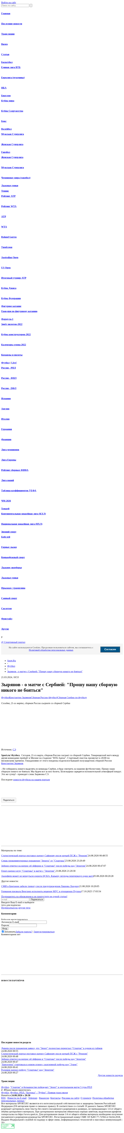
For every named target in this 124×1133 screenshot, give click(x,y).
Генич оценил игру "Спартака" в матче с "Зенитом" (28, 871)
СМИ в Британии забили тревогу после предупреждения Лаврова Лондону (40, 886)
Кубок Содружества (12, 111)
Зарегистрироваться (44, 931)
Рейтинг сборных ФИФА (14, 470)
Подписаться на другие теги (15, 907)
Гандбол (5, 152)
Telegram (32, 1098)
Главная (5, 13)
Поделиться (8, 800)
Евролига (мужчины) (13, 77)
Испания (6, 398)
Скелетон (6, 608)
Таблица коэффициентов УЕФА (18, 490)
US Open (6, 267)
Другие (5, 629)
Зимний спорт (8, 531)
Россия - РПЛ (8, 368)
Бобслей (5, 537)
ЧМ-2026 (6, 500)
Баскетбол (7, 62)
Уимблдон (6, 247)
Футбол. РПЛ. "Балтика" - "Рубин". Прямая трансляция (39, 1092)
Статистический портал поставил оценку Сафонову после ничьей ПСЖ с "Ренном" (44, 855)
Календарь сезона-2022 (13, 344)
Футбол (5, 362)
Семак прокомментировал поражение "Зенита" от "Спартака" (33, 860)
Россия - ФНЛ (8, 378)
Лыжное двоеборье (11, 567)
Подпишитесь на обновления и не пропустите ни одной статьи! (34, 896)
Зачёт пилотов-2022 (11, 324)
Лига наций (7, 480)
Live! (14, 362)
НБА (4, 87)
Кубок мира (7, 100)
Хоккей (5, 508)
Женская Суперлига (12, 144)
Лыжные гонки (9, 185)
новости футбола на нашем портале (31, 779)
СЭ (14, 749)
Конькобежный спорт (13, 557)
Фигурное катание (11, 306)
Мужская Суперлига (12, 134)
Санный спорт (9, 598)
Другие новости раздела (110, 1075)
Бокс (4, 121)
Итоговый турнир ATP (13, 278)
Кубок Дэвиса (8, 288)
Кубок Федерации (11, 298)
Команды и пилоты (12, 355)
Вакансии (44, 1098)
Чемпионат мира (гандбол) (15, 177)
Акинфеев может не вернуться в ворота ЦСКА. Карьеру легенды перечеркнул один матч (47, 876)
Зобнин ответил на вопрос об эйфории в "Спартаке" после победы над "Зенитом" (43, 866)
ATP (3, 216)
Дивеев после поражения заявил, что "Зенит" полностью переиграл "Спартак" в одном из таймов (51, 1048)
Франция (6, 439)
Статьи (5, 54)
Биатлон (6, 95)
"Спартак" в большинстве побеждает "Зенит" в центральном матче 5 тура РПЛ (51, 1087)
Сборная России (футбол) (44, 697)
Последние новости (11, 23)
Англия (5, 408)
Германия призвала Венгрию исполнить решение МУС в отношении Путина (41, 891)
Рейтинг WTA (8, 206)
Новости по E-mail (16, 1098)
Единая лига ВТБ (11, 67)
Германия (6, 429)
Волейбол (6, 129)
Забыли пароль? (24, 931)
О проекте (86, 1098)
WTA (4, 226)
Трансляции (8, 34)
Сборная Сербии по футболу (72, 697)
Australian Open (9, 257)
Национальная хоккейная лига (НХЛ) (21, 524)
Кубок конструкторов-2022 (16, 334)
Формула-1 (7, 319)
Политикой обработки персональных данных (51, 650)
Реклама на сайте (70, 1098)
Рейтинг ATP (8, 196)
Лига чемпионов (10, 449)
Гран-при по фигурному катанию (19, 311)
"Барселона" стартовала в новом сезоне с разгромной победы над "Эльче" (39, 1064)
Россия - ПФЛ (8, 388)
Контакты (55, 1098)
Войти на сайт (8, 2)
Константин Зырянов (20, 697)
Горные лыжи (9, 547)
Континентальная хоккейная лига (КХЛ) (23, 513)
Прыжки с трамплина (13, 588)
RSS (3, 1098)
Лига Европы (8, 460)
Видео (4, 44)
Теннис (5, 191)
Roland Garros (9, 237)
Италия (5, 419)
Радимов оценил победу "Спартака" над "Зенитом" (27, 1070)
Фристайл (6, 618)
